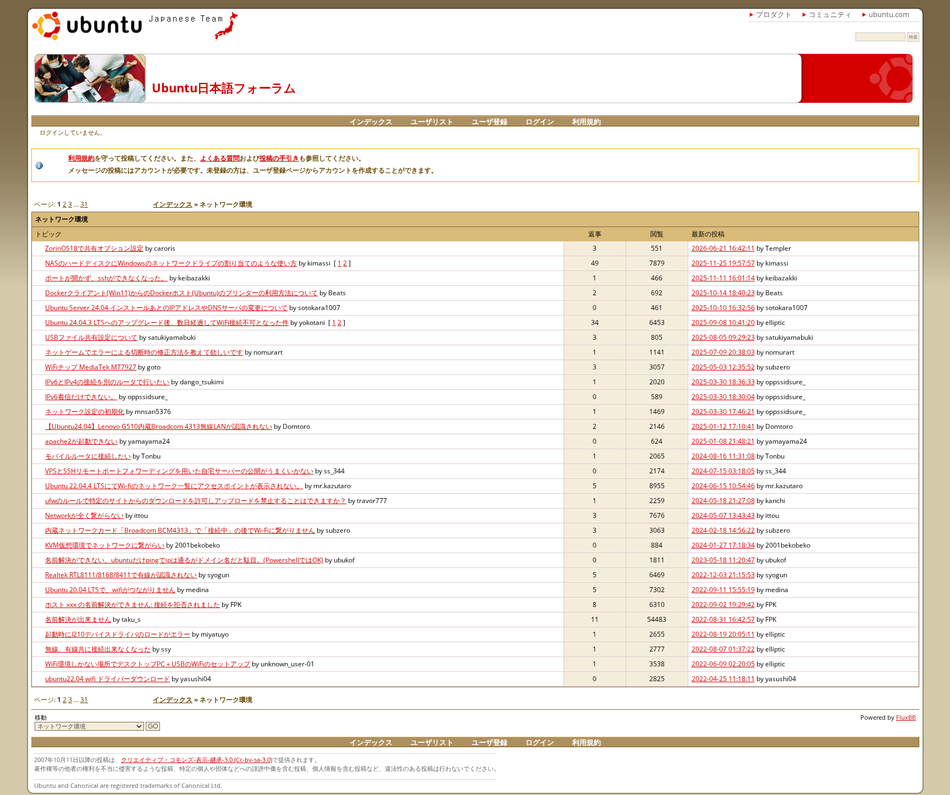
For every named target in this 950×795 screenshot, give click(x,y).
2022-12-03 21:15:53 (723, 574)
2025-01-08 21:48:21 (723, 441)
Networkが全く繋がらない (84, 515)
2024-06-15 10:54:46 (723, 485)
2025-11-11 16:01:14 (723, 278)
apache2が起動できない (81, 441)
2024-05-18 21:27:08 (723, 500)
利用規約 (586, 121)
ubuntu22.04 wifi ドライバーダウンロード (107, 678)
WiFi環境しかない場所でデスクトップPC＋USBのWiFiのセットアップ (147, 664)
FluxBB (906, 717)
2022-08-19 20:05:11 (723, 634)
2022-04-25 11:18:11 (723, 678)
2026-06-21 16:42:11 (723, 248)
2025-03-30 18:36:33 (723, 382)
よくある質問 (220, 158)
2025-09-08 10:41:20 (723, 322)
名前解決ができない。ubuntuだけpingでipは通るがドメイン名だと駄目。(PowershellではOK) (184, 560)
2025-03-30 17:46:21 (723, 411)
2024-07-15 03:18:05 (723, 471)
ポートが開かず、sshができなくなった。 (106, 278)
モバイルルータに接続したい (88, 456)
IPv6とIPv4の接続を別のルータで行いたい (107, 382)
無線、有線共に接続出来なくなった (98, 649)
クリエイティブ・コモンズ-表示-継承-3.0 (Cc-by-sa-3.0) (196, 759)
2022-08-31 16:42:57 (723, 619)
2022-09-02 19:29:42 (723, 604)
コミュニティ (830, 14)
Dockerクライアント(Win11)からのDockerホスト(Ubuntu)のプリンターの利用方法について (181, 292)
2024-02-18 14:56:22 (723, 530)
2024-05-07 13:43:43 (723, 515)
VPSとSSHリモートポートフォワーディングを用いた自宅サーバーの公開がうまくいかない (179, 471)
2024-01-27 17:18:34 (723, 545)
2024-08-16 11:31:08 (723, 456)
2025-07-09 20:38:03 (723, 352)
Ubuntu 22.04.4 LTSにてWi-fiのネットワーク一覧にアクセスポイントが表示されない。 (174, 485)
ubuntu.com (889, 14)
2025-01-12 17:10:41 (723, 426)
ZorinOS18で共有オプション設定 (94, 248)
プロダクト (774, 14)
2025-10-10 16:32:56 (723, 307)
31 (84, 204)
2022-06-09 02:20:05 (723, 664)
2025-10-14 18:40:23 (723, 292)
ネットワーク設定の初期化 (84, 411)
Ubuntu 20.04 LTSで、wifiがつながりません (110, 589)
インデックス (371, 121)
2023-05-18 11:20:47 (723, 560)
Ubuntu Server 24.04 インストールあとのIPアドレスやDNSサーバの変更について (166, 307)
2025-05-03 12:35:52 (723, 367)
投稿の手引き (279, 158)
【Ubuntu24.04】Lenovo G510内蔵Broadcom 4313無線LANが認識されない (158, 426)
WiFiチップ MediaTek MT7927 (90, 367)
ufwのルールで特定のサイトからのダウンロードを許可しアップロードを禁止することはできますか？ (195, 500)
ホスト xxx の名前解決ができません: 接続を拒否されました (132, 604)
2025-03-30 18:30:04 (723, 396)
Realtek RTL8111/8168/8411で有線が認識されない (121, 574)
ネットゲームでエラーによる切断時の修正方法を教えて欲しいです (144, 352)
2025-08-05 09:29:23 (723, 337)
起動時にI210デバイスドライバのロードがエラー (117, 634)
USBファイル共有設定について (91, 337)
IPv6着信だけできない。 (81, 396)
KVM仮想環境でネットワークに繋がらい (104, 545)
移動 (41, 717)
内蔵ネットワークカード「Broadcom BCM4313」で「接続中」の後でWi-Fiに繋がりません (180, 530)
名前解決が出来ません (78, 619)
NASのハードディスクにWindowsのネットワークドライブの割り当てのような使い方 (171, 263)
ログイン (540, 121)
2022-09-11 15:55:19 (723, 589)
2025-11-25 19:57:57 (723, 263)
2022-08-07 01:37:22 (723, 649)
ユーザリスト (432, 121)
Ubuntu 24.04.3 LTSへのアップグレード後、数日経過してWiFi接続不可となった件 (167, 322)
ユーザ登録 (489, 121)
